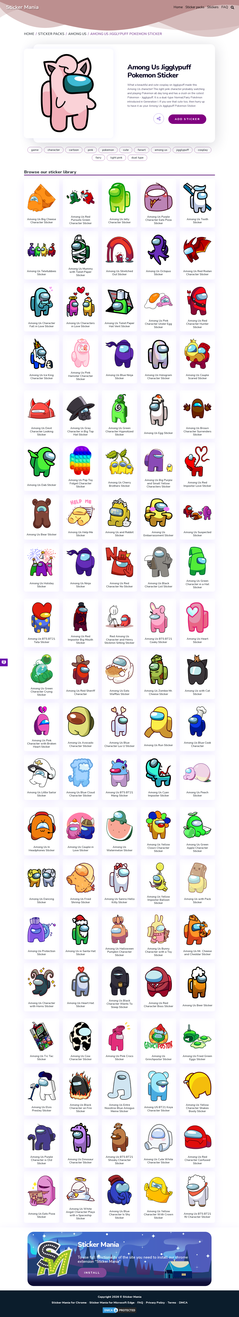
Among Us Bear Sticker (42, 534)
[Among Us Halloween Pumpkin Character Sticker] (119, 929)
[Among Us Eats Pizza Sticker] (42, 1191)
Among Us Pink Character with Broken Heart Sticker (41, 744)
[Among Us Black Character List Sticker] (158, 562)
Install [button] (92, 1273)
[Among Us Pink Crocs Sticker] (119, 1036)
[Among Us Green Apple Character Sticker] (197, 825)
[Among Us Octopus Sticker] (158, 250)
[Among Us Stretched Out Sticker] (119, 250)
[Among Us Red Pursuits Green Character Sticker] (80, 197)
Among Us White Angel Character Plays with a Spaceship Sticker (80, 1213)
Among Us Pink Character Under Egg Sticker (158, 324)
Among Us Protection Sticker (41, 953)
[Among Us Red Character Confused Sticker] (197, 1137)
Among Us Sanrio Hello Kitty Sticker (119, 900)
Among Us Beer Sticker (197, 1005)
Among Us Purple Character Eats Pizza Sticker (158, 220)
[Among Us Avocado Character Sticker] (80, 721)
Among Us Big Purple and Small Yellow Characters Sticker (158, 483)
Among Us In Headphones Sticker (42, 848)
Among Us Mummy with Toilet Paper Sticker (80, 272)
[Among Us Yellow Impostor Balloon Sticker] (158, 877)
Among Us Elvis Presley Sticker (41, 1109)
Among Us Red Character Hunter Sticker (197, 324)
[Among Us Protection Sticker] (42, 930)
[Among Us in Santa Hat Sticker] (80, 930)
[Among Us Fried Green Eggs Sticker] (197, 1036)
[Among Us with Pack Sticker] (197, 878)
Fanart (142, 150)
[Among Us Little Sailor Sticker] (42, 772)
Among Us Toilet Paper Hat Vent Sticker (119, 325)
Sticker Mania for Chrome (69, 1303)
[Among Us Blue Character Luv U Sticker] (119, 721)
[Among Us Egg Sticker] (158, 410)
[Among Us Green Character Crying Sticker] (42, 668)
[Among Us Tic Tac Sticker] (42, 1036)
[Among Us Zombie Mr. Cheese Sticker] (158, 669)
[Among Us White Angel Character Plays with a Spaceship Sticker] (80, 1189)
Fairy (98, 158)
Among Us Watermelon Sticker (119, 848)
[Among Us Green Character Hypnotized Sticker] (119, 408)
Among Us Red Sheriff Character (80, 692)
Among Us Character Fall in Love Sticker (41, 325)
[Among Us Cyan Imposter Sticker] (158, 772)
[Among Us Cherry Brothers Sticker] (119, 461)
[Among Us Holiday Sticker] (42, 562)
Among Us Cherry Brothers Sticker (119, 484)
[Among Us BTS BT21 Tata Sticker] (42, 617)
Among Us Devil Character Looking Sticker (41, 431)
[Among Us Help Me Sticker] (80, 512)
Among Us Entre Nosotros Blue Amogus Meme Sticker (119, 1108)
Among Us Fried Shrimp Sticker (80, 900)
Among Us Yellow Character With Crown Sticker (158, 1214)
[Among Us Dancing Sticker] (42, 878)
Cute (126, 150)
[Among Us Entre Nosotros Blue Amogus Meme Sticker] (119, 1085)
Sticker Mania (22, 7)
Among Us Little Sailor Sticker (41, 794)
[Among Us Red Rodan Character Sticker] (197, 250)
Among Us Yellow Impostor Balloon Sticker (158, 900)
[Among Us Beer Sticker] (197, 982)
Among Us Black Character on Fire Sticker (80, 1108)
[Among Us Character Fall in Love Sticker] (42, 302)
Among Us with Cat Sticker (197, 692)
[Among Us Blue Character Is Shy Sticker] (119, 1190)
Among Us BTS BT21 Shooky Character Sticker (119, 1160)
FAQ (140, 1303)
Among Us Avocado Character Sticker (80, 744)
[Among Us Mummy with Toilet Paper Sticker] (80, 249)
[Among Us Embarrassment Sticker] (158, 512)
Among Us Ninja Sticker (80, 585)
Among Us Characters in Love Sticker (80, 325)
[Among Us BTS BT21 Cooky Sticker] (158, 617)
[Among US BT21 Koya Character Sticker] (158, 1086)
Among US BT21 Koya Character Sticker (158, 1109)
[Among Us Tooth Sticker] (197, 198)
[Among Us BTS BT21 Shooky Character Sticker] (119, 1137)
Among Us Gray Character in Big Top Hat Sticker (80, 431)
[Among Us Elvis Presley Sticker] (42, 1086)
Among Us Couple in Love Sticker (81, 848)
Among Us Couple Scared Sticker (197, 377)
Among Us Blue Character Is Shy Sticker (119, 1214)
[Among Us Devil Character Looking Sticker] (42, 408)
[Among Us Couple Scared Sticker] (197, 354)
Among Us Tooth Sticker (197, 221)
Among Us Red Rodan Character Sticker (197, 273)
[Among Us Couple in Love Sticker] (80, 826)
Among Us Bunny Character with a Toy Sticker (158, 952)
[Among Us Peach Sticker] (197, 772)
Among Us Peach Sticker (197, 794)
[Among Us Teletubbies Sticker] (42, 250)
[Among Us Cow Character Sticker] (80, 1036)
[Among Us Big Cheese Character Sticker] (42, 198)
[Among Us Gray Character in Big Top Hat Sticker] (80, 408)
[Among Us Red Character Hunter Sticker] (197, 301)
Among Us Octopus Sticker (158, 273)
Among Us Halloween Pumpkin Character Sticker (119, 952)
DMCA (183, 1303)
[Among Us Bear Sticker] (42, 513)
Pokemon (108, 150)
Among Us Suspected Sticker (197, 534)
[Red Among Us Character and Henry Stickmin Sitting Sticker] (119, 616)
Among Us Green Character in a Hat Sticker (197, 584)
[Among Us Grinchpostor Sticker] (158, 1036)
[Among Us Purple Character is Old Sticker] (42, 1137)
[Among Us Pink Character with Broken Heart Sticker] (42, 720)
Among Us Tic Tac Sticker (41, 1058)
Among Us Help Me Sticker (80, 534)
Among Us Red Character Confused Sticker (197, 1160)
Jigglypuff (182, 150)
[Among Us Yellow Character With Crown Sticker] (158, 1190)
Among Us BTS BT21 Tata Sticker (41, 640)
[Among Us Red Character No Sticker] (119, 562)
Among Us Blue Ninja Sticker (119, 377)
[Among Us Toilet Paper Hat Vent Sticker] (119, 302)
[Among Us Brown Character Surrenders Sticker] (197, 408)
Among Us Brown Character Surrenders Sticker (197, 431)
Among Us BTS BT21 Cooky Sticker (158, 640)
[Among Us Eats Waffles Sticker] (119, 669)
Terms (172, 1303)
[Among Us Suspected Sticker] (197, 512)
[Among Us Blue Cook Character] (197, 721)
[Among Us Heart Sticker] (197, 617)
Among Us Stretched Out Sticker (119, 273)
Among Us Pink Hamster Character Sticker (80, 376)
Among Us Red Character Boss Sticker (158, 1005)
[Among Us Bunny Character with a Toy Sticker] (158, 929)
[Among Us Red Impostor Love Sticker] (197, 461)
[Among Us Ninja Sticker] (80, 562)
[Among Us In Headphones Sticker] (42, 826)
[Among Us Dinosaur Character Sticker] (80, 1138)
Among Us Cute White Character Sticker (158, 1161)
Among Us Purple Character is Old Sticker (41, 1160)
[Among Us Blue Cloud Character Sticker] (80, 772)
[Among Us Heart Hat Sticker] (80, 981)
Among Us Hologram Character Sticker (158, 377)
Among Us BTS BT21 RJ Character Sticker (197, 1215)
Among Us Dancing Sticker (41, 900)
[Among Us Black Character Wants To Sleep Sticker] (119, 980)
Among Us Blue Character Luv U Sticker (119, 744)
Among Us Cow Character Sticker (80, 1058)
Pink (90, 150)
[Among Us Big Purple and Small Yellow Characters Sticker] (158, 460)
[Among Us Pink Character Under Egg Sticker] (158, 301)
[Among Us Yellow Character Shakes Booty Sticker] (197, 1085)
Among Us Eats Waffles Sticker (119, 692)
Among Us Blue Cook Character (197, 744)
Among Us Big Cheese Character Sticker (41, 221)
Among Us (161, 150)
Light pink (116, 158)
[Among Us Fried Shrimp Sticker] (80, 878)
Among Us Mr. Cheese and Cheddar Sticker (197, 953)
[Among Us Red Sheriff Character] (80, 669)
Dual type (137, 158)
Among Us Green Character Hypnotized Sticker (119, 431)
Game (34, 150)
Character (54, 150)
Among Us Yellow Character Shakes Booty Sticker (197, 1108)
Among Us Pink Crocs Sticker (119, 1058)
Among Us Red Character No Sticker (119, 585)
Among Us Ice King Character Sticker (41, 377)
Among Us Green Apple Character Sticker (197, 848)
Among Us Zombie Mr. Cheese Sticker (158, 692)
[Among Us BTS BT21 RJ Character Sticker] (197, 1191)
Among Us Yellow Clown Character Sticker (158, 848)
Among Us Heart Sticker (197, 640)
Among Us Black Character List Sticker (158, 585)
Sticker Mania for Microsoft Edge (112, 1303)
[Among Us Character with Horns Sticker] (42, 981)
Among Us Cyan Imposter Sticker (158, 794)
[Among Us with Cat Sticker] (197, 669)
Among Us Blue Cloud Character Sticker (80, 794)
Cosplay (203, 150)
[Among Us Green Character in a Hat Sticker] (197, 561)
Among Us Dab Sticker (41, 485)
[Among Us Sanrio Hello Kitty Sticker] (119, 878)
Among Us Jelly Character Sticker (119, 221)
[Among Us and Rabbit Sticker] (119, 512)
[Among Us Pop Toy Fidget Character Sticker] (80, 460)
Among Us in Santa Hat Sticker (80, 953)
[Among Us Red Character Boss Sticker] (158, 981)
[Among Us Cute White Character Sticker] (158, 1138)
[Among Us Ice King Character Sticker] (42, 354)
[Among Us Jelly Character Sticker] (119, 198)
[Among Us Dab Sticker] (42, 462)
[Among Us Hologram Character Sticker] (158, 354)
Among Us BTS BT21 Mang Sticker (119, 794)
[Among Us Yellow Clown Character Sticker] (158, 825)
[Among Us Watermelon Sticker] (119, 826)
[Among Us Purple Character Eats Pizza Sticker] (158, 197)
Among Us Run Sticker (158, 745)
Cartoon (74, 150)
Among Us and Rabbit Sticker (119, 534)
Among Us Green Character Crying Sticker (42, 692)
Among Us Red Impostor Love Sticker (197, 484)
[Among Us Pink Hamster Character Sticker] (80, 353)
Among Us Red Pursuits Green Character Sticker (80, 220)
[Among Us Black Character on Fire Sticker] (80, 1085)
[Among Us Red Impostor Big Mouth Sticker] (80, 616)
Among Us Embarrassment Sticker (158, 534)
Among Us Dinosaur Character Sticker (80, 1161)
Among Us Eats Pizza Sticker (41, 1215)
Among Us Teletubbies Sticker (41, 273)
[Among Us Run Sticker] (158, 722)
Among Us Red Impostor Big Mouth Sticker (80, 639)
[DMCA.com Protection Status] (119, 1313)
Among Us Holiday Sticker (42, 585)
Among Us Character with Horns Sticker (41, 1005)
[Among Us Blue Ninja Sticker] (119, 354)
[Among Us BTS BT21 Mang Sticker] (119, 772)
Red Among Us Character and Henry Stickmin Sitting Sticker (119, 639)
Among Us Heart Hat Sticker (80, 1005)
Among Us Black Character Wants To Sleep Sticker (119, 1004)
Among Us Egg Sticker (158, 433)
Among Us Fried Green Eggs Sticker (197, 1058)
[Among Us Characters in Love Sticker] (80, 302)
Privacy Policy (155, 1303)
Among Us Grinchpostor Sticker (158, 1058)
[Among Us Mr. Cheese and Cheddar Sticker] (197, 930)
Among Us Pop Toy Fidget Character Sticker (80, 483)
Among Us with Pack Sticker (197, 900)
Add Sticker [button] (187, 119)
